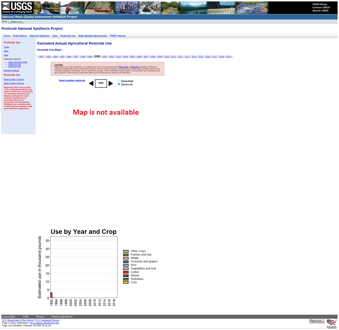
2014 (194, 56)
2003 (118, 56)
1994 (55, 56)
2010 (166, 56)
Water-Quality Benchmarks (92, 36)
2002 (111, 56)
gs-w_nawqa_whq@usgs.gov (44, 323)
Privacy (40, 316)
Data (55, 36)
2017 (214, 56)
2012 (180, 56)
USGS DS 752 (14, 64)
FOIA (25, 316)
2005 (132, 56)
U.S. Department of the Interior (18, 320)
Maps (6, 51)
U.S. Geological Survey (47, 320)
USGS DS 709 (14, 66)
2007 (146, 56)
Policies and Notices (62, 316)
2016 (207, 56)
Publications (20, 36)
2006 (139, 56)
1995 (62, 56)
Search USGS (320, 10)
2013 (187, 56)
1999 (89, 56)
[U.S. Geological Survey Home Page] (17, 13)
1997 (75, 56)
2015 (200, 56)
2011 (173, 56)
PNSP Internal (118, 36)
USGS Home (320, 4)
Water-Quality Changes (14, 83)
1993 (48, 56)
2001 (104, 56)
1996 (68, 56)
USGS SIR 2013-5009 (17, 62)
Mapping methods (11, 70)
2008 (152, 56)
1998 (82, 56)
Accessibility (8, 316)
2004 (125, 56)
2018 (221, 56)
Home (7, 36)
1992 (41, 56)
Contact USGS (321, 7)
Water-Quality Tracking (14, 79)
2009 (159, 56)
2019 (228, 56)
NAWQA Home (15, 22)
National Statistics (40, 36)
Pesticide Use (67, 36)
